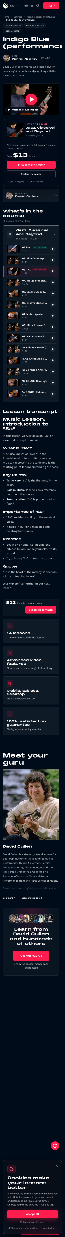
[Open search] (38, 5)
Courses (18, 17)
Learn (13, 5)
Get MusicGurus (31, 955)
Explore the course (31, 174)
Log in (51, 5)
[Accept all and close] (56, 1165)
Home (6, 17)
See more (8, 897)
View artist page (31, 897)
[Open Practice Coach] (55, 1145)
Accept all (32, 1214)
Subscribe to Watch (33, 164)
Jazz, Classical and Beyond (41, 17)
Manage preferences (34, 1222)
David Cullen (24, 59)
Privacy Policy (47, 1228)
